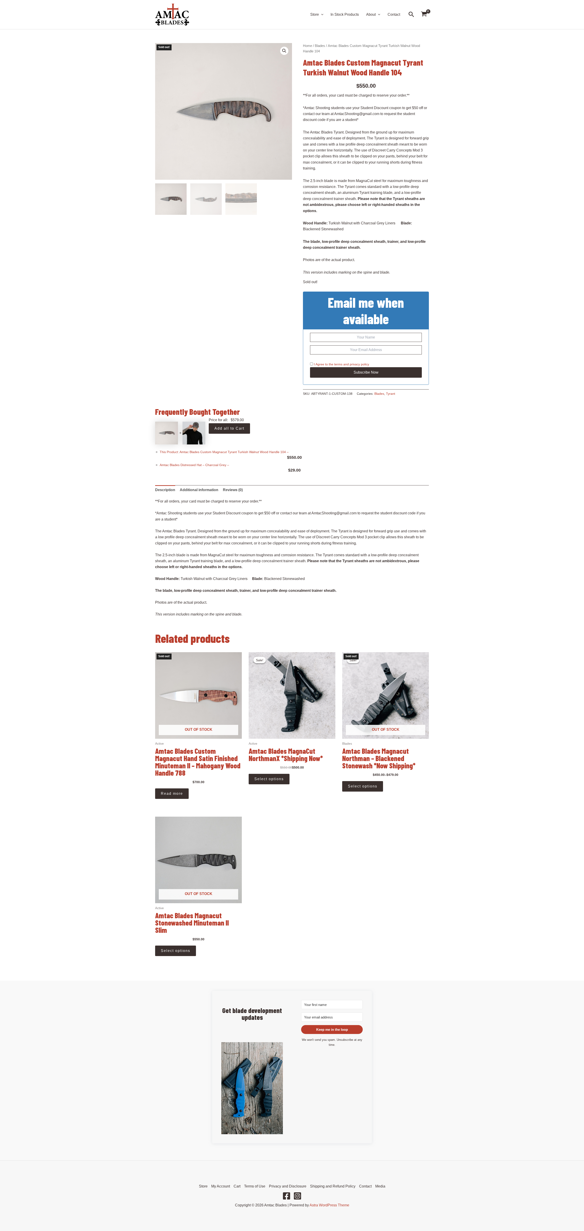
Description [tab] (165, 490)
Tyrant (390, 393)
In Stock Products (345, 14)
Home (307, 46)
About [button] (371, 14)
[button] (321, 14)
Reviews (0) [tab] (233, 490)
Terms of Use (254, 1186)
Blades (320, 46)
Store (203, 1186)
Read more (172, 793)
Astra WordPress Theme (329, 1205)
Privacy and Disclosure (287, 1186)
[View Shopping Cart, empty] (424, 15)
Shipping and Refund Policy (332, 1186)
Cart (237, 1186)
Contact (394, 14)
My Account (220, 1186)
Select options (269, 779)
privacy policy (359, 364)
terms (338, 364)
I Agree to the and (341, 364)
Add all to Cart (229, 428)
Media (380, 1186)
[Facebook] (286, 1196)
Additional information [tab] (199, 490)
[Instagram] (297, 1196)
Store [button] (314, 14)
